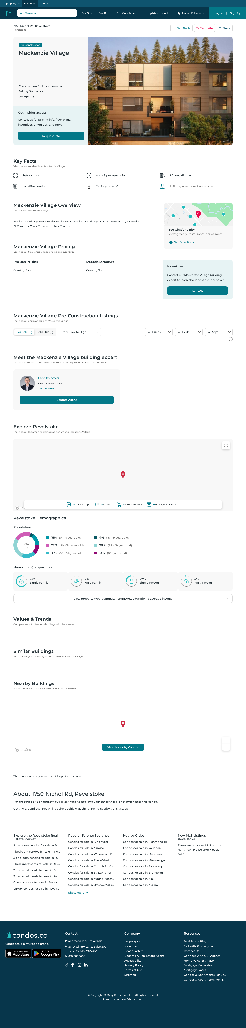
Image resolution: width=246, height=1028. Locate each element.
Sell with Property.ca (198, 946)
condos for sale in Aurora (140, 885)
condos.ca (30, 3)
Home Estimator (193, 13)
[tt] (67, 965)
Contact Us (191, 951)
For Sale (87, 13)
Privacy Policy (133, 965)
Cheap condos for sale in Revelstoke (38, 882)
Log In (218, 13)
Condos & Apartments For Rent (205, 979)
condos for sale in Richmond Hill (145, 842)
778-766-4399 (46, 388)
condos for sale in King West (88, 842)
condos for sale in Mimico (86, 848)
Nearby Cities (133, 835)
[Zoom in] (226, 740)
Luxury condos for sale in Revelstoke (38, 888)
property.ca (13, 3)
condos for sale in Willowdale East (92, 854)
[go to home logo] (26, 935)
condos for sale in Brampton (143, 872)
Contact (197, 290)
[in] (80, 965)
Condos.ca (12, 944)
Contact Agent (67, 400)
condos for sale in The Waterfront (91, 860)
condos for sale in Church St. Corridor (94, 866)
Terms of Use (133, 970)
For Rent (105, 13)
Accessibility (132, 960)
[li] (86, 965)
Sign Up (235, 13)
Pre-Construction (128, 13)
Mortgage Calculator (198, 965)
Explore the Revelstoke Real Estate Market (35, 837)
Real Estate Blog (195, 941)
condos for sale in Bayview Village (92, 885)
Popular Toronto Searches (88, 835)
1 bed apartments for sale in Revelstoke (40, 864)
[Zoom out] (226, 747)
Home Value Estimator (199, 960)
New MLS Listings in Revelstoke (194, 837)
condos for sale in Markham (142, 854)
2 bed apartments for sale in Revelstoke (41, 870)
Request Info (51, 136)
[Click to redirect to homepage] (8, 13)
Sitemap (130, 975)
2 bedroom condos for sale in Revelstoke (41, 845)
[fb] (74, 965)
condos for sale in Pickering (142, 866)
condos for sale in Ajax (138, 878)
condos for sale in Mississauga (144, 860)
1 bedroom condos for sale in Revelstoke (41, 851)
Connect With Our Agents (202, 956)
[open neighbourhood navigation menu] (172, 13)
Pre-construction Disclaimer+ (123, 999)
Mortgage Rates (195, 970)
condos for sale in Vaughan (142, 848)
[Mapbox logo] (23, 508)
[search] (47, 13)
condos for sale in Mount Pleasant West (95, 878)
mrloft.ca (46, 3)
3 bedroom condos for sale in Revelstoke (41, 857)
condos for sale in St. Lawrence (90, 872)
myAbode (32, 944)
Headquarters (133, 951)
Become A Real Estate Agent (144, 956)
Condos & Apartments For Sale (205, 975)
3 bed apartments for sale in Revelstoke (41, 876)
